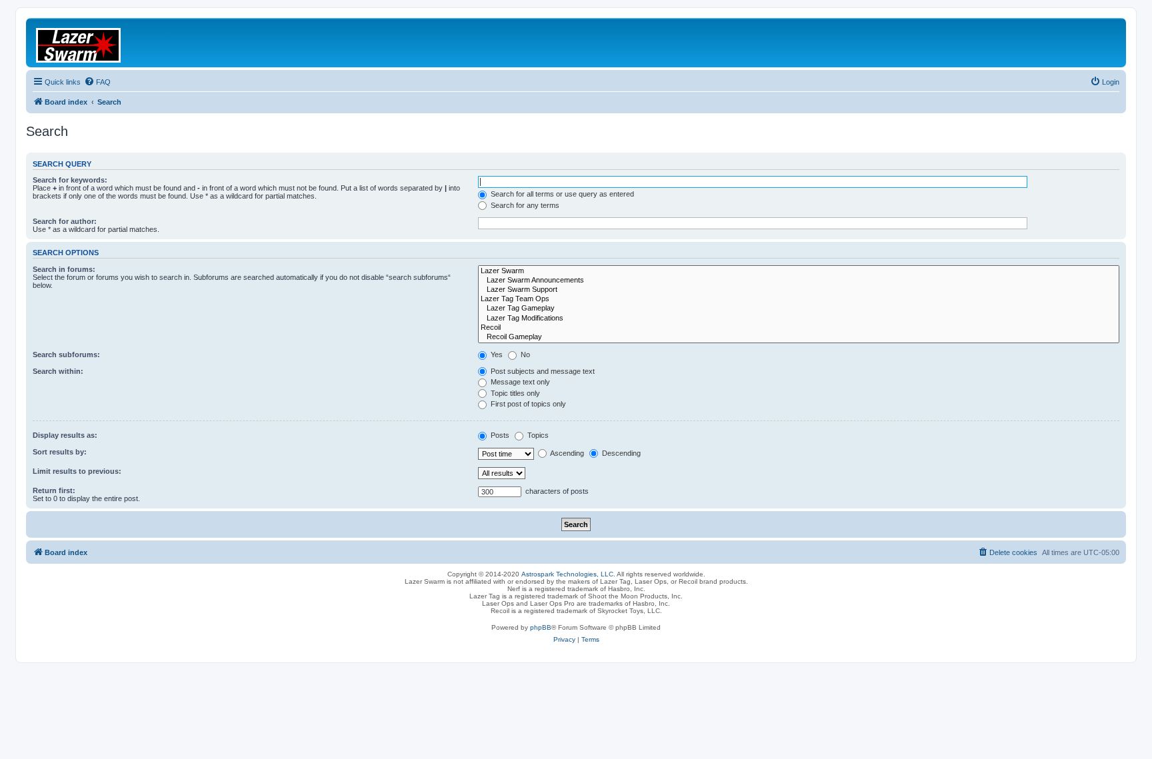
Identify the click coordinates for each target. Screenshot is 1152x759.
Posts (499, 435)
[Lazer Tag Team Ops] (798, 299)
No (524, 355)
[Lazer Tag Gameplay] (798, 308)
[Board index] (86, 42)
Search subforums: (66, 355)
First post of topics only (527, 404)
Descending (620, 453)
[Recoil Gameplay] (798, 337)
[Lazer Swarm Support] (798, 290)
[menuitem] (97, 82)
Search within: (58, 371)
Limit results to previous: (77, 471)
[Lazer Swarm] (798, 271)
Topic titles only (514, 393)
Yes (496, 355)
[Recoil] (798, 328)
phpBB (540, 627)
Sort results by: (60, 452)
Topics (537, 435)
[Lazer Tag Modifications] (798, 318)
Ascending (566, 453)
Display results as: (65, 435)
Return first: (54, 490)
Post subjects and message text (542, 371)
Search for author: (65, 221)
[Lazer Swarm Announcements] (798, 280)
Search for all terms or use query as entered (561, 194)
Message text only (519, 382)
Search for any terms (524, 205)
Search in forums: (64, 269)
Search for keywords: (70, 180)
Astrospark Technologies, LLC (567, 574)
